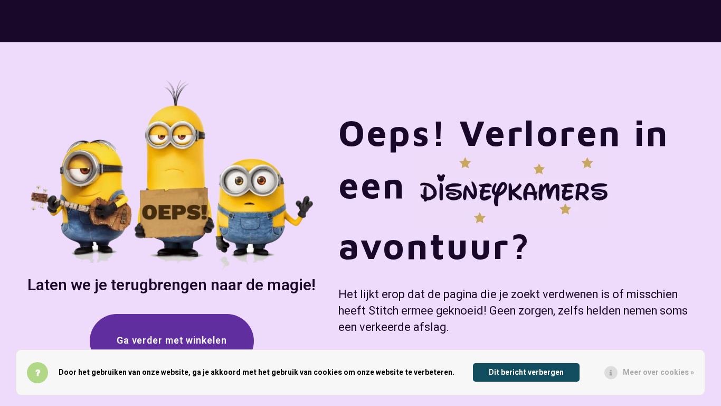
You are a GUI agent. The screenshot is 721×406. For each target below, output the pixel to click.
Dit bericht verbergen (526, 372)
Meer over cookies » (658, 372)
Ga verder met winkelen (172, 341)
